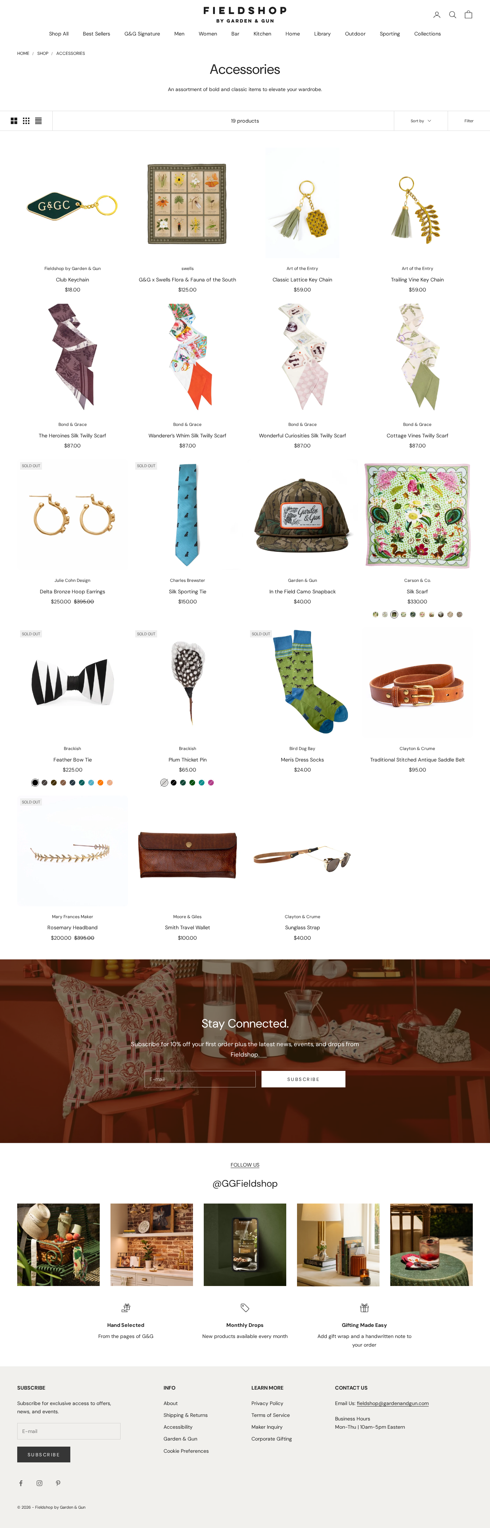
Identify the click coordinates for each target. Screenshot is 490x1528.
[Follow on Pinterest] (58, 1483)
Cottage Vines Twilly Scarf (417, 435)
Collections (427, 33)
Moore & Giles (187, 917)
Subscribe (303, 1079)
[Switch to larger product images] (14, 121)
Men (179, 33)
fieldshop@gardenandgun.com (393, 1403)
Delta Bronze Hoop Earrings (72, 591)
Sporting (390, 33)
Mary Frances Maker (72, 917)
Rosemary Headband (72, 927)
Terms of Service (270, 1415)
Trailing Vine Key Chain (417, 279)
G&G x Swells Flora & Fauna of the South (187, 279)
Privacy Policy (267, 1403)
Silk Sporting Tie (187, 591)
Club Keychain (72, 279)
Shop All (59, 33)
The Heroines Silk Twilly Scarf (72, 435)
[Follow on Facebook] (20, 1483)
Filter (469, 120)
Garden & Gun (302, 580)
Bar (235, 33)
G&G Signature (142, 33)
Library (322, 33)
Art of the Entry (302, 268)
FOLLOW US (245, 1165)
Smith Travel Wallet (187, 927)
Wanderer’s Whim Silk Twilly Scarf (187, 435)
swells (188, 268)
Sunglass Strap (302, 927)
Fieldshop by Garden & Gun (72, 268)
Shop (42, 53)
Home (293, 33)
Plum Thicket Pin (188, 759)
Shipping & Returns (186, 1415)
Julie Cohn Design (72, 580)
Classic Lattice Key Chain (302, 279)
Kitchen (262, 33)
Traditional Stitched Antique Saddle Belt (417, 759)
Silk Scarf (417, 591)
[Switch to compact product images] (38, 121)
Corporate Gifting (271, 1439)
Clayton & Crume (417, 748)
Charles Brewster (187, 580)
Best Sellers (96, 33)
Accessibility (178, 1427)
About (171, 1403)
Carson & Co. (417, 580)
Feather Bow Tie (72, 759)
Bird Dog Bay (302, 748)
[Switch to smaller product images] (26, 121)
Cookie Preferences (186, 1451)
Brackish (72, 748)
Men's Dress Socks (302, 759)
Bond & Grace (72, 424)
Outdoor (355, 33)
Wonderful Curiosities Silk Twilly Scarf (302, 435)
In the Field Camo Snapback (302, 591)
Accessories (70, 53)
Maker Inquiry (267, 1427)
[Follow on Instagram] (39, 1483)
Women (208, 33)
